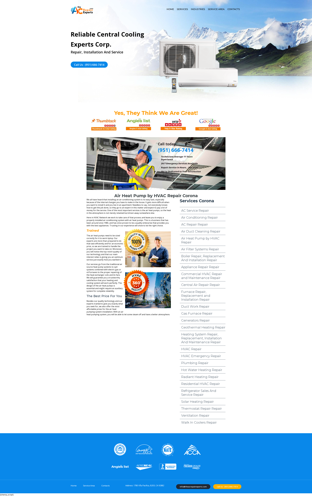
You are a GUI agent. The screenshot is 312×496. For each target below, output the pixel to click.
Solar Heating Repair (197, 402)
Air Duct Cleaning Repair (200, 231)
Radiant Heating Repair (200, 377)
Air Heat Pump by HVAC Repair (200, 240)
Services (182, 9)
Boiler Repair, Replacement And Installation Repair (203, 258)
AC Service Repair (195, 211)
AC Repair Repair (194, 224)
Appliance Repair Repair (200, 267)
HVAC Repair (191, 349)
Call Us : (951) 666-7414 (89, 64)
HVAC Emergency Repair (201, 356)
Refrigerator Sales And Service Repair (198, 393)
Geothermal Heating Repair (203, 327)
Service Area (216, 9)
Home (170, 9)
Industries (198, 9)
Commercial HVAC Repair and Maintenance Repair (201, 276)
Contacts (233, 9)
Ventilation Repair (195, 415)
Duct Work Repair (195, 306)
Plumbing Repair (194, 363)
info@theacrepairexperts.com (193, 486)
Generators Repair (195, 320)
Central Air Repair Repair (200, 285)
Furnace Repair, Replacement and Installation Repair (195, 296)
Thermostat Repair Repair (201, 409)
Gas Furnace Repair (196, 313)
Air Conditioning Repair (199, 217)
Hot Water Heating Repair (201, 370)
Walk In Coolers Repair (199, 422)
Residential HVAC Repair (200, 384)
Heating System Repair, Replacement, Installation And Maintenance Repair (201, 338)
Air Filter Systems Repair (200, 249)
